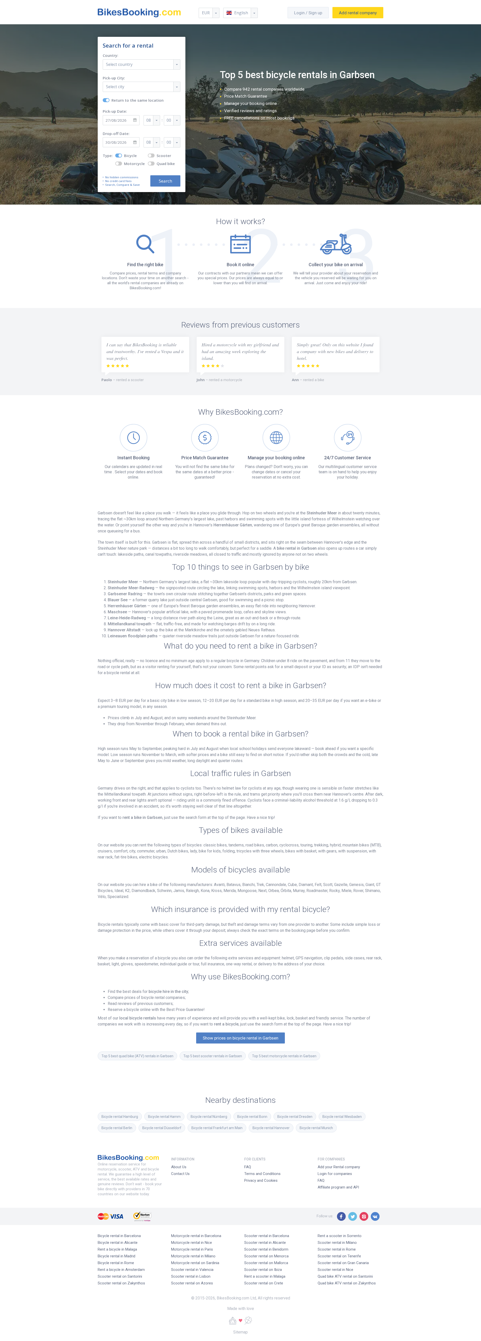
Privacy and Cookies (261, 1180)
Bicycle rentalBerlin (116, 1128)
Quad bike (166, 163)
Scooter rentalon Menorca (266, 1256)
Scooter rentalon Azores (192, 1283)
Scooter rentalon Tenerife (339, 1256)
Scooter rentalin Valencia (192, 1269)
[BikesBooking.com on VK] (375, 1216)
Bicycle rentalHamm (164, 1117)
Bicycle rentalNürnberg (209, 1117)
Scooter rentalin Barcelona (266, 1236)
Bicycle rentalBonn (252, 1117)
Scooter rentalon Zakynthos (121, 1283)
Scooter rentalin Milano (337, 1242)
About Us (178, 1167)
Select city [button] (115, 86)
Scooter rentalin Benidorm (266, 1249)
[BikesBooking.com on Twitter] (352, 1216)
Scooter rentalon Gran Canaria (343, 1263)
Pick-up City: (114, 78)
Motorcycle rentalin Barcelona (196, 1236)
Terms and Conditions (262, 1173)
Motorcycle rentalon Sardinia (195, 1263)
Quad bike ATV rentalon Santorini (345, 1276)
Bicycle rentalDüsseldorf (161, 1128)
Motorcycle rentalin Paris (192, 1249)
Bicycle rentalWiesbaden (342, 1117)
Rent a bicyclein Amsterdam (121, 1269)
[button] (240, 13)
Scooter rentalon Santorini (120, 1276)
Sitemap (240, 1332)
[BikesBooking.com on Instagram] (363, 1216)
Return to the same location (137, 100)
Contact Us (180, 1173)
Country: (110, 55)
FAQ (247, 1167)
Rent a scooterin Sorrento (340, 1236)
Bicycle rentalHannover (271, 1128)
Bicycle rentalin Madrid (116, 1256)
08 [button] (148, 120)
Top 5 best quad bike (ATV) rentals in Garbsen (137, 1056)
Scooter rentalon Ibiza (263, 1269)
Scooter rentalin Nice (335, 1269)
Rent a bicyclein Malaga (117, 1249)
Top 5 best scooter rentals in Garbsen (212, 1056)
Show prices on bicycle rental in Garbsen (240, 1037)
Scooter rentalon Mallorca (266, 1263)
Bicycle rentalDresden (294, 1117)
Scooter (164, 155)
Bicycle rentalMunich (316, 1128)
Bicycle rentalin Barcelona (119, 1236)
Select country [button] (119, 64)
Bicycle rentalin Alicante (118, 1242)
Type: (108, 155)
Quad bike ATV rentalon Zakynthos (347, 1283)
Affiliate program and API (338, 1187)
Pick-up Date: (115, 111)
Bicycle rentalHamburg (119, 1117)
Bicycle (130, 155)
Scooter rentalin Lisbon (190, 1276)
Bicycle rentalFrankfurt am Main (217, 1128)
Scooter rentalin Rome (337, 1249)
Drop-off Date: (116, 133)
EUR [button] (206, 13)
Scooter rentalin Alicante (265, 1242)
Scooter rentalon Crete (263, 1283)
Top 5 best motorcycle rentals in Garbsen (284, 1056)
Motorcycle (134, 163)
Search (165, 181)
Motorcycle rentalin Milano (193, 1256)
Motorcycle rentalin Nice (191, 1242)
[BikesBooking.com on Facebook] (341, 1216)
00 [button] (169, 120)
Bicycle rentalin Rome (116, 1263)
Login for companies (335, 1173)
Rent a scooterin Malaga (264, 1276)
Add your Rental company (339, 1167)
